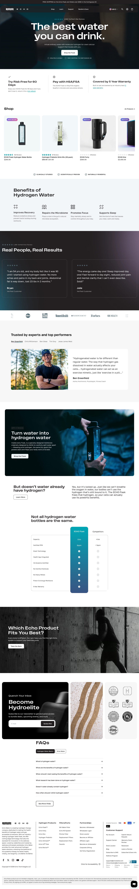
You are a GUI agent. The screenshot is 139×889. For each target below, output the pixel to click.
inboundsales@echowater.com (116, 863)
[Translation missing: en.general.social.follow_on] (3, 860)
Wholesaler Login (86, 831)
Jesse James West (65, 341)
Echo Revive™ (44, 847)
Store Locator (84, 834)
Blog (107, 849)
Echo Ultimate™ (44, 841)
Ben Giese (43, 341)
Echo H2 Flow (44, 844)
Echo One (42, 834)
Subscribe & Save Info (128, 852)
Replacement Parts (65, 841)
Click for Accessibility (89, 864)
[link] (19, 456)
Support (71, 9)
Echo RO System (65, 831)
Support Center (111, 840)
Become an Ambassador (88, 844)
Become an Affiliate (86, 837)
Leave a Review (126, 849)
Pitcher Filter (63, 834)
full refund (31, 91)
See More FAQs (45, 804)
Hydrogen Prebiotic (45, 837)
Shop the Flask (69, 53)
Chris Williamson (31, 341)
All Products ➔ (130, 109)
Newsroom (125, 846)
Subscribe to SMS (112, 852)
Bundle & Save (83, 9)
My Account (110, 835)
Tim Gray (52, 341)
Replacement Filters (66, 837)
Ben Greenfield (17, 341)
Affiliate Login (84, 841)
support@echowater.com (114, 861)
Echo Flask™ (43, 827)
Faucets (62, 844)
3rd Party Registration (87, 851)
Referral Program (112, 856)
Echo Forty (42, 831)
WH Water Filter (64, 827)
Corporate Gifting (86, 847)
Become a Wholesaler (87, 827)
